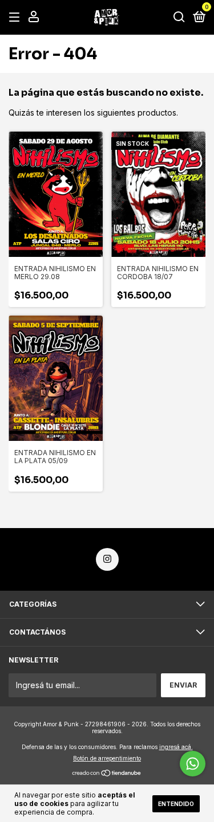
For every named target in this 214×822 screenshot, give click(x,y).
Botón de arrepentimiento (107, 758)
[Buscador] (179, 17)
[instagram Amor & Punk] (107, 559)
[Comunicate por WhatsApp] (192, 763)
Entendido (176, 803)
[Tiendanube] (107, 774)
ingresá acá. (176, 746)
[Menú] (16, 17)
